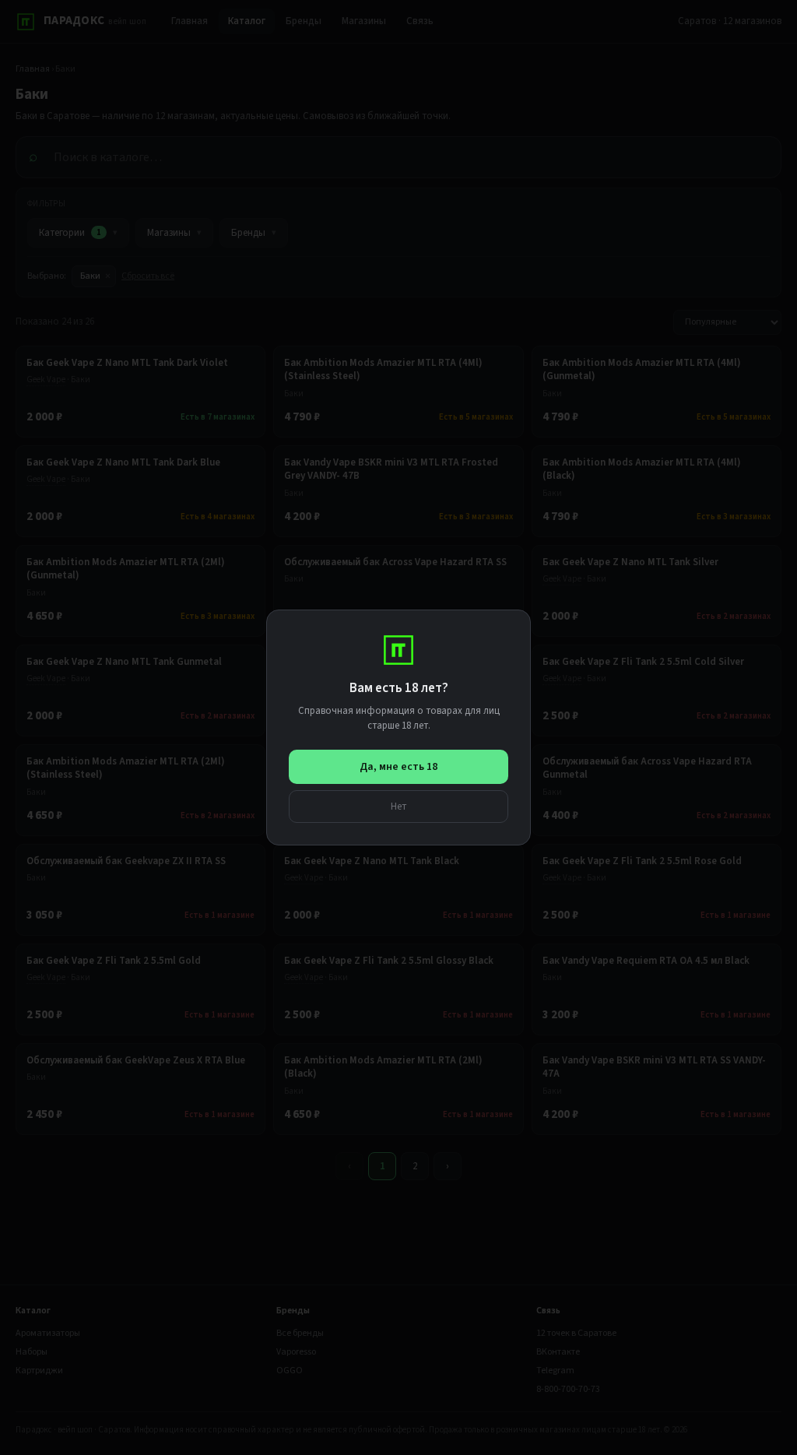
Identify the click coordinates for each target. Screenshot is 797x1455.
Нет (399, 806)
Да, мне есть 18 (398, 767)
